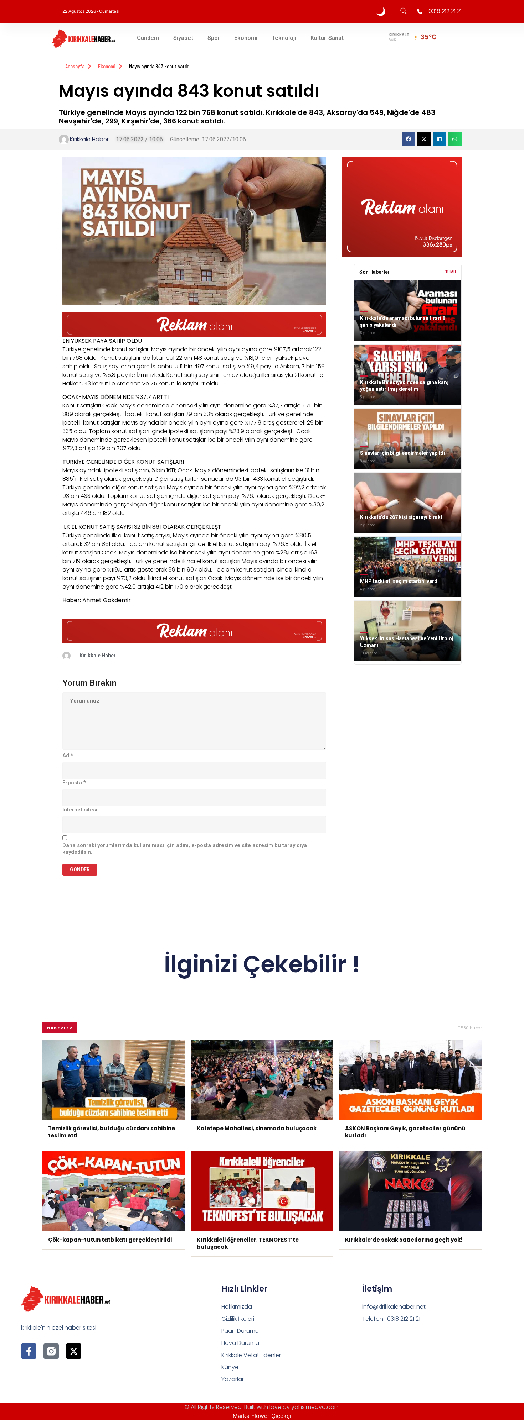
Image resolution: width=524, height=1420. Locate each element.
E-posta (74, 782)
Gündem (148, 38)
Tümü (450, 272)
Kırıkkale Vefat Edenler (251, 1355)
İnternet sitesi (79, 809)
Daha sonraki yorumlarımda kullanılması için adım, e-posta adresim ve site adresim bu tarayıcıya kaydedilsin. (184, 849)
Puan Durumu (240, 1331)
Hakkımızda (236, 1307)
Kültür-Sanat (327, 38)
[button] (408, 139)
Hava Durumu (240, 1343)
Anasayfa (74, 66)
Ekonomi (245, 38)
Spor (213, 38)
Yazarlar (232, 1379)
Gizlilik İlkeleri (237, 1319)
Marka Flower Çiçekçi (262, 1415)
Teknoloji (284, 38)
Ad (67, 755)
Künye (229, 1367)
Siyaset (183, 38)
